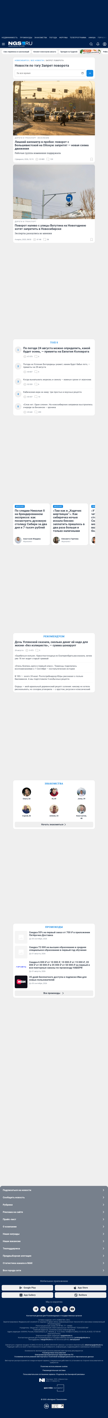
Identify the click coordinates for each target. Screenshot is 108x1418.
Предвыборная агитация (17, 1255)
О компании (10, 1226)
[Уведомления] (97, 44)
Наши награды (11, 1233)
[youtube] (72, 1309)
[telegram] (36, 1309)
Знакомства (40, 38)
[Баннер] (90, 51)
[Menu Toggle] (3, 44)
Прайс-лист (9, 1219)
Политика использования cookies (54, 1366)
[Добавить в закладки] (91, 159)
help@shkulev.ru (46, 1340)
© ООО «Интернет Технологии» (54, 1399)
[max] (57, 1309)
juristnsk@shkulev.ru (82, 1338)
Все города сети (12, 1270)
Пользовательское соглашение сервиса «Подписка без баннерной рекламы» (54, 1374)
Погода (53, 38)
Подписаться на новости (17, 1190)
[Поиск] (91, 44)
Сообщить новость (14, 1197)
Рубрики (8, 1204)
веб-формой (75, 1340)
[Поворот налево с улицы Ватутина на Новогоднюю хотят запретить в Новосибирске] (54, 192)
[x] (65, 1309)
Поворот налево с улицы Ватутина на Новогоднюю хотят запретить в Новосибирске (50, 227)
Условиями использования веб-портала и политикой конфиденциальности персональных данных (54, 1357)
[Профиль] (104, 44)
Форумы (63, 38)
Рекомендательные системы (54, 1370)
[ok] (50, 1309)
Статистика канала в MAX (17, 1263)
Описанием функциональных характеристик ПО (54, 1355)
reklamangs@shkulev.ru (94, 1345)
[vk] (43, 1309)
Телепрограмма (78, 38)
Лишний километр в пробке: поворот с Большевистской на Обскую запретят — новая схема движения (52, 145)
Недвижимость (10, 38)
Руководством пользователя (54, 1353)
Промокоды (26, 38)
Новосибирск (22, 60)
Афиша (92, 38)
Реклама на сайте (13, 1212)
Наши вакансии (12, 1241)
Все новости (37, 60)
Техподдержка (11, 1248)
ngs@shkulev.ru (66, 1336)
